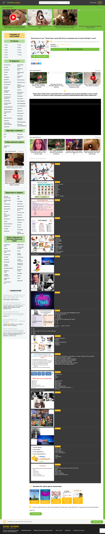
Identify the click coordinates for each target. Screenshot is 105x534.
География (6, 77)
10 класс (19, 52)
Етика (18, 251)
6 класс (6, 57)
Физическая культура (20, 93)
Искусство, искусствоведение (21, 125)
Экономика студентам (20, 119)
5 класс (6, 54)
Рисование (19, 96)
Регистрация (93, 2)
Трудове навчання (6, 275)
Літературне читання (20, 248)
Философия (20, 229)
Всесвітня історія (19, 270)
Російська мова (6, 271)
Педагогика (7, 206)
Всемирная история (7, 91)
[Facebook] (34, 64)
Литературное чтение (7, 104)
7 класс (19, 45)
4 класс (6, 52)
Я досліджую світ (7, 282)
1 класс (6, 45)
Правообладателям (26, 530)
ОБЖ (5, 115)
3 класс (6, 50)
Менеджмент (20, 113)
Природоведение (8, 107)
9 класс (19, 50)
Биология (6, 79)
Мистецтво (6, 262)
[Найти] (68, 2)
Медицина (19, 217)
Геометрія (6, 259)
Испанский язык (20, 69)
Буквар (6, 248)
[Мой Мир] (38, 64)
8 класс (19, 47)
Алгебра (6, 67)
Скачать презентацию (76, 49)
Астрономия (7, 84)
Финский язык (21, 80)
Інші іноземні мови (7, 251)
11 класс (19, 54)
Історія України (19, 254)
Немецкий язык (19, 77)
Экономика (20, 115)
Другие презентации (66, 44)
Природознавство (8, 268)
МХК (18, 196)
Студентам (6, 126)
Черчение (6, 120)
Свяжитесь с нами (97, 521)
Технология (7, 219)
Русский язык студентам (7, 97)
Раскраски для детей (78, 530)
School (13, 3)
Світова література (20, 260)
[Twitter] (40, 64)
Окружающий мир (7, 112)
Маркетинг (20, 111)
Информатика (7, 82)
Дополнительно (8, 118)
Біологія (19, 267)
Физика (6, 72)
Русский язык (7, 94)
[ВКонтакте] (32, 64)
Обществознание (8, 109)
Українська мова (7, 279)
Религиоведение (21, 103)
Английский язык (20, 65)
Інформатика (20, 244)
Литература (7, 100)
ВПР (5, 134)
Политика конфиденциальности (11, 530)
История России (6, 87)
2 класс (6, 47)
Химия (5, 74)
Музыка (19, 90)
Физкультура (20, 206)
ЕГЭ (5, 137)
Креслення (20, 280)
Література (20, 257)
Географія (19, 273)
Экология (19, 108)
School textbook (11, 527)
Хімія (18, 278)
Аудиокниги (68, 530)
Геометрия (6, 69)
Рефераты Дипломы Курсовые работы (43, 530)
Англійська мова (7, 245)
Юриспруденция (21, 122)
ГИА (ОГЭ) (19, 134)
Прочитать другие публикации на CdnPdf (65, 134)
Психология (20, 98)
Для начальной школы (6, 215)
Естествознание (21, 106)
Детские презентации (7, 197)
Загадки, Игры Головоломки (10, 531)
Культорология (21, 101)
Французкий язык (20, 73)
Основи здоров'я (6, 265)
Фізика (19, 275)
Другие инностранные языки (20, 86)
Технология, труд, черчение (8, 123)
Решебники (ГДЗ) (7, 146)
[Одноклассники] (36, 64)
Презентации (58, 44)
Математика (7, 65)
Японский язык (21, 82)
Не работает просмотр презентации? (37, 158)
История (6, 211)
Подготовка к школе (20, 137)
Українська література (20, 264)
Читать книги (58, 530)
